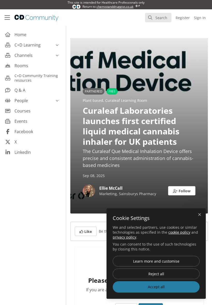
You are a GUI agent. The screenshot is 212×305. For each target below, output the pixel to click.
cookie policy (179, 232)
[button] (182, 190)
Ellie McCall (111, 188)
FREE (112, 91)
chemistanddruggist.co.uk (114, 6)
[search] (158, 17)
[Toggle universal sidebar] (7, 17)
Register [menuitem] (183, 17)
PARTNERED (93, 91)
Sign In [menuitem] (200, 17)
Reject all (156, 273)
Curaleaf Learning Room (126, 100)
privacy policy (124, 237)
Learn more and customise (156, 261)
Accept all (156, 286)
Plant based (93, 100)
